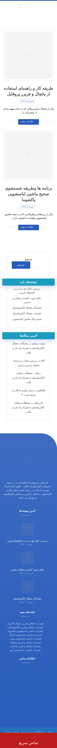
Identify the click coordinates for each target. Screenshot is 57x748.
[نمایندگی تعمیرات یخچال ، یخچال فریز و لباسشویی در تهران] (19, 9)
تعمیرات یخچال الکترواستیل (27, 313)
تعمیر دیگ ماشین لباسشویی (27, 319)
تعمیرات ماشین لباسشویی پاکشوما (25, 631)
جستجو (28, 259)
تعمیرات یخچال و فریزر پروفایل (25, 642)
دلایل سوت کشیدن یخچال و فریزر (27, 300)
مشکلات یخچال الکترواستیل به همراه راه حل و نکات (28, 348)
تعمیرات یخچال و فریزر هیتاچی (25, 646)
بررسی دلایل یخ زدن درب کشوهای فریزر (27, 290)
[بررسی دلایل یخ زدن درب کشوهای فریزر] (27, 529)
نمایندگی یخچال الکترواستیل (26, 307)
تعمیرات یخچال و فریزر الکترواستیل (25, 627)
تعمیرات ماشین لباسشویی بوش (25, 638)
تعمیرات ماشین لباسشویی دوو (25, 650)
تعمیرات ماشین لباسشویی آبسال (25, 635)
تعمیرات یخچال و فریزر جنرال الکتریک (25, 623)
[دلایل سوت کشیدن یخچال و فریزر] (27, 558)
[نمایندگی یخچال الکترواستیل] (27, 587)
